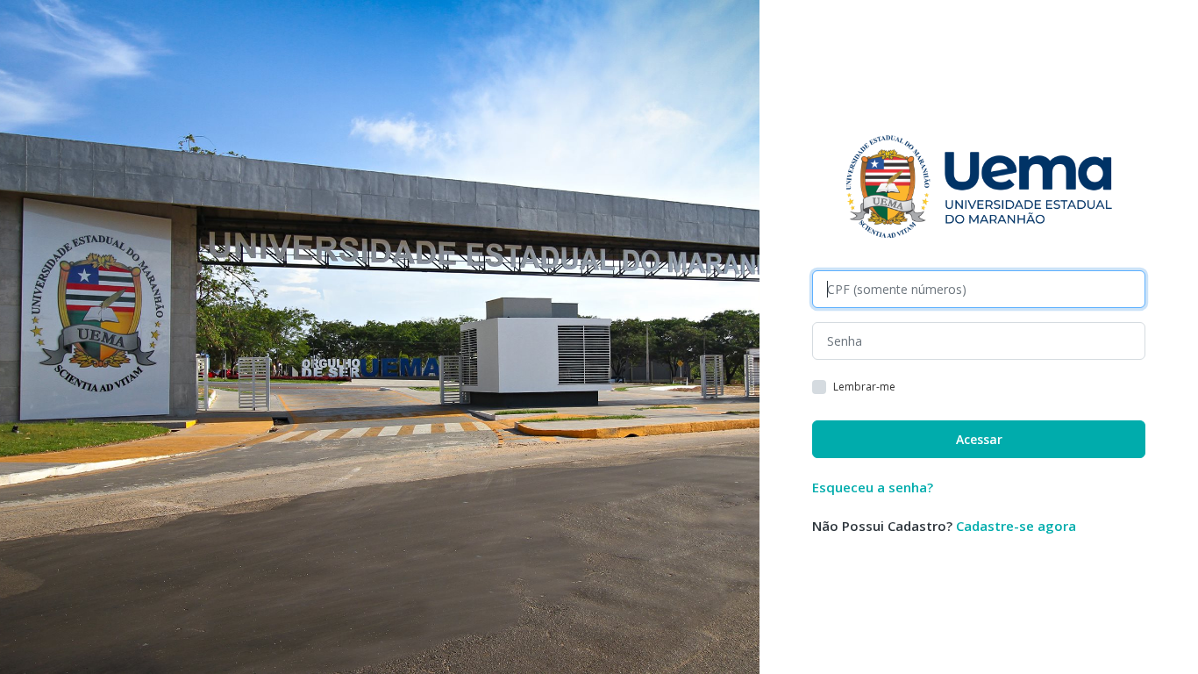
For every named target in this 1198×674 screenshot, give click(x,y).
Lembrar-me (864, 387)
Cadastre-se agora (1016, 525)
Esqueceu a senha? (872, 487)
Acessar (979, 439)
